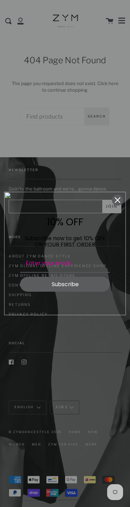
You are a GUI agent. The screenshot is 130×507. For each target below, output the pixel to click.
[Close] (117, 200)
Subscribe (65, 284)
